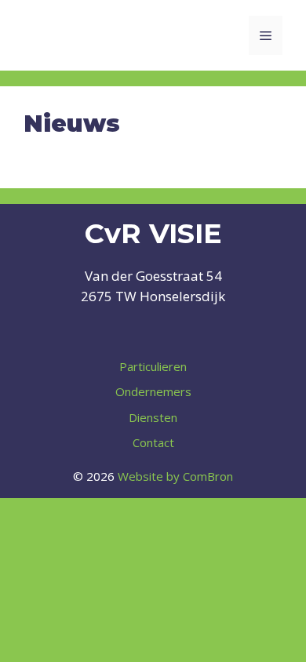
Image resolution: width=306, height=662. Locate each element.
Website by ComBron (175, 476)
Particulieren (153, 366)
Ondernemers (153, 391)
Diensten (153, 417)
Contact (153, 442)
